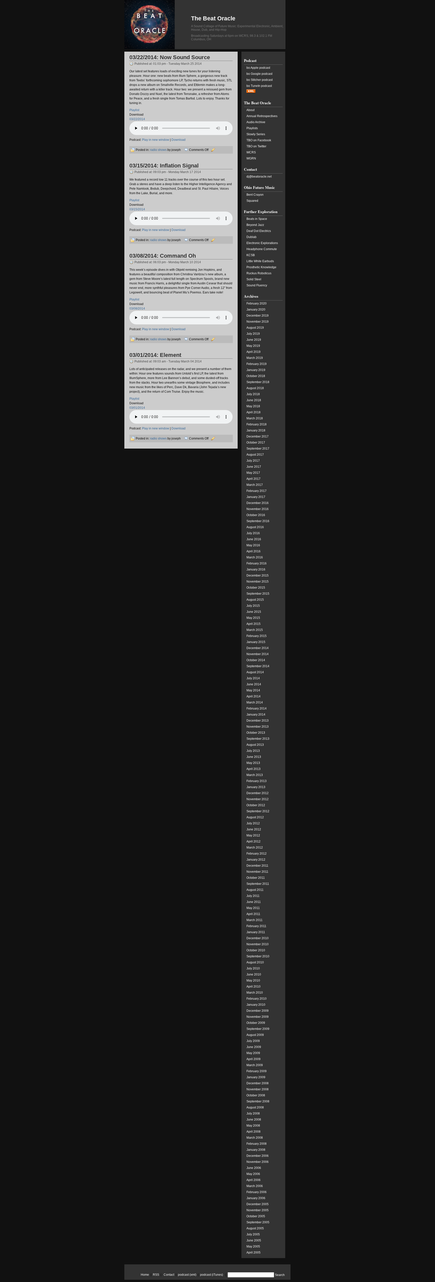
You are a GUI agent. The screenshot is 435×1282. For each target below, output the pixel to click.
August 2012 (255, 817)
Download (178, 140)
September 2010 (257, 956)
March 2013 (254, 775)
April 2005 (253, 1252)
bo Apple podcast (258, 68)
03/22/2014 (137, 119)
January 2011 (255, 932)
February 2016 (256, 563)
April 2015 (253, 624)
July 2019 (253, 333)
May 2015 (253, 618)
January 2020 (255, 309)
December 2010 (257, 938)
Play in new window (155, 140)
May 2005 (253, 1246)
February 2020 (256, 303)
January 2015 (255, 642)
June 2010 (253, 974)
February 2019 (256, 364)
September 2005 (257, 1222)
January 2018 (255, 430)
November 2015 (257, 581)
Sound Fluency (256, 285)
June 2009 (253, 1047)
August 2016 (255, 527)
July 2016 (253, 533)
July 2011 (253, 896)
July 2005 (253, 1234)
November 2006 (257, 1162)
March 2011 (254, 920)
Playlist (134, 110)
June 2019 (253, 340)
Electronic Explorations (262, 243)
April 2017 (253, 479)
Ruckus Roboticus (258, 273)
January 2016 (255, 569)
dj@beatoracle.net (259, 176)
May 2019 (253, 346)
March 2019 (254, 358)
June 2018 (253, 400)
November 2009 (257, 1017)
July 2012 (253, 823)
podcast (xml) (187, 1274)
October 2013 (255, 732)
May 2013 (253, 763)
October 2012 (255, 805)
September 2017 (257, 448)
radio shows (158, 150)
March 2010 (254, 992)
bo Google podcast (259, 74)
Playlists (252, 128)
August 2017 (255, 454)
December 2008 (257, 1083)
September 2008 (257, 1101)
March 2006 (254, 1186)
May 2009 (253, 1053)
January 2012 (255, 859)
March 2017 (254, 485)
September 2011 (257, 884)
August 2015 (255, 599)
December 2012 (257, 793)
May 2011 (253, 908)
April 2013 (253, 769)
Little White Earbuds (260, 261)
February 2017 (256, 491)
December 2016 (257, 503)
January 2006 (255, 1198)
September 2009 (257, 1029)
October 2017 (255, 442)
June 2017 (253, 466)
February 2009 (256, 1071)
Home (145, 1274)
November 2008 (257, 1089)
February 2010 (256, 998)
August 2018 (255, 388)
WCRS (251, 152)
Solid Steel (253, 279)
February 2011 (256, 926)
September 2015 (257, 593)
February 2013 (256, 781)
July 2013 (253, 751)
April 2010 (253, 986)
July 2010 (253, 968)
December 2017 (257, 436)
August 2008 (255, 1107)
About (250, 110)
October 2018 (255, 376)
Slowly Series (255, 134)
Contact (169, 1274)
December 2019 (257, 315)
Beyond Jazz (255, 225)
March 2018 (254, 418)
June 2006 (253, 1168)
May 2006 (253, 1174)
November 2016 (257, 509)
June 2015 (253, 612)
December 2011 (257, 865)
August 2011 (255, 890)
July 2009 (253, 1041)
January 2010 (255, 1004)
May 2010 (253, 980)
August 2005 (255, 1228)
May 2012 (253, 835)
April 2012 (253, 841)
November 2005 (257, 1210)
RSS (156, 1274)
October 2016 (255, 515)
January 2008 (255, 1150)
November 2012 (257, 799)
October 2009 (255, 1023)
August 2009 (255, 1035)
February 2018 (256, 424)
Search (280, 1275)
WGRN (251, 158)
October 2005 (255, 1216)
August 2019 (255, 327)
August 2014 (255, 672)
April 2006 (253, 1180)
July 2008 (253, 1113)
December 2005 (257, 1204)
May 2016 (253, 545)
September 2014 (257, 666)
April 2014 (253, 696)
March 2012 (254, 847)
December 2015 (257, 575)
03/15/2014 (137, 209)
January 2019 (255, 370)
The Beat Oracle (213, 18)
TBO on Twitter (256, 146)
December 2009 (257, 1011)
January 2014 (255, 714)
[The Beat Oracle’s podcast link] (251, 92)
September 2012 (257, 811)
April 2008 (253, 1131)
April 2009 (253, 1059)
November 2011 (257, 871)
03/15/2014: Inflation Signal (164, 165)
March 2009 (254, 1065)
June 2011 (253, 902)
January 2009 (255, 1077)
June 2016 (253, 539)
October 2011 (255, 878)
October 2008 (255, 1095)
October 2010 (255, 950)
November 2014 (257, 654)
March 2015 (254, 630)
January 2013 (255, 787)
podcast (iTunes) (211, 1274)
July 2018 (253, 394)
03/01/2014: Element (155, 355)
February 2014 (256, 708)
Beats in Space (256, 219)
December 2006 (257, 1156)
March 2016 (254, 557)
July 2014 (253, 678)
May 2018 (253, 406)
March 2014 (254, 702)
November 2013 (257, 726)
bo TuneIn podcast (259, 86)
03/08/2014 (137, 308)
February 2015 (256, 636)
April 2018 (253, 412)
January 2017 (255, 497)
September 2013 (257, 738)
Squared (252, 201)
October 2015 (255, 587)
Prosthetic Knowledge (261, 267)
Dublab (251, 237)
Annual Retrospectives (261, 116)
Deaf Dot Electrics (258, 231)
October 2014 (255, 660)
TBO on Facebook (258, 140)
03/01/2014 (137, 408)
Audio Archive (255, 122)
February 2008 (256, 1143)
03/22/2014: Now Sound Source (169, 57)
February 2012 (256, 853)
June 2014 (253, 684)
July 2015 (253, 606)
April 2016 (253, 551)
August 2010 (255, 962)
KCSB (250, 255)
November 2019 (257, 321)
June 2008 (253, 1119)
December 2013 (257, 720)
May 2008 (253, 1125)
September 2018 (257, 382)
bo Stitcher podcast (259, 80)
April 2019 (253, 352)
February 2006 (256, 1192)
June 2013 (253, 757)
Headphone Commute (261, 249)
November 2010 (257, 944)
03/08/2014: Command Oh (162, 256)
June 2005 (253, 1240)
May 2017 (253, 473)
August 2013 (255, 745)
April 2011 (253, 914)
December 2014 (257, 648)
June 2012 (253, 829)
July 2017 (253, 460)
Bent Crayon (255, 194)
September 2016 (257, 521)
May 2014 (253, 690)
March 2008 (254, 1137)
